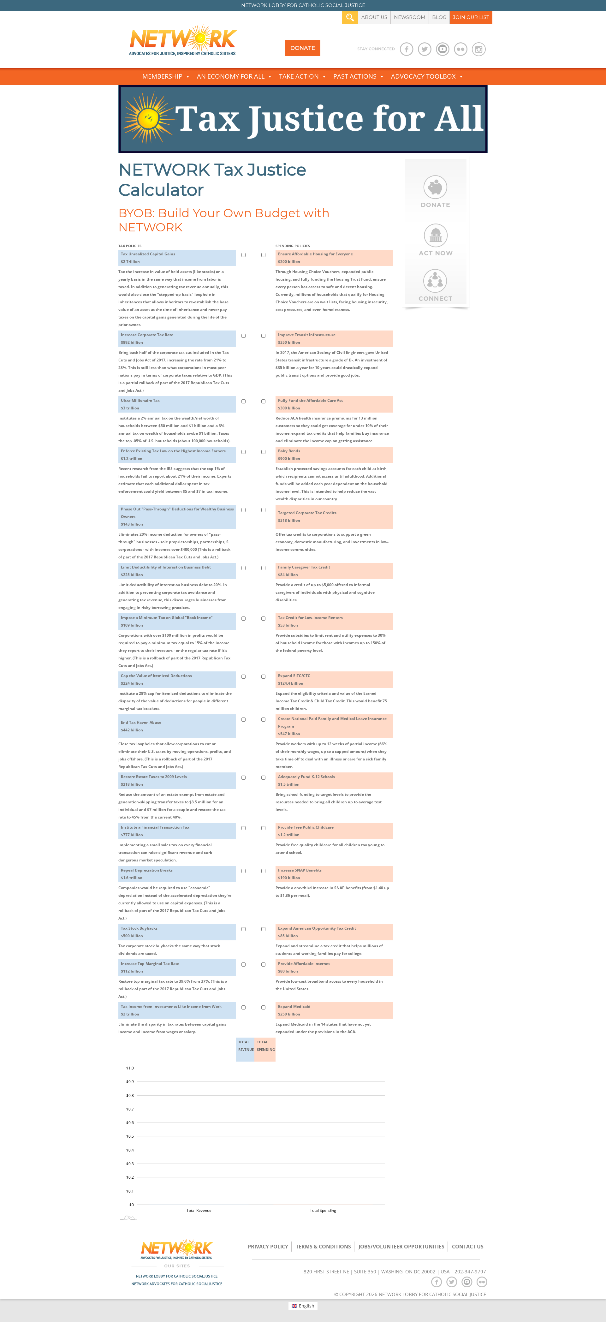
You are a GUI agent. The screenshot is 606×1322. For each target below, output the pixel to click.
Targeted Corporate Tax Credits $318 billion (307, 516)
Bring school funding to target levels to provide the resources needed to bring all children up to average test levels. (329, 802)
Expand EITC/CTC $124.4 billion (294, 679)
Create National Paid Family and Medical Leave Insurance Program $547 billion (332, 726)
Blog (439, 17)
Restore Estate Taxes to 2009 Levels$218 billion (154, 780)
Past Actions (355, 76)
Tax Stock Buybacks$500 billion (139, 932)
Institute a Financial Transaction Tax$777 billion (155, 831)
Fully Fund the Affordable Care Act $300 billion (310, 404)
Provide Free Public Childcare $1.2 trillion (306, 831)
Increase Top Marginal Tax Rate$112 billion (150, 967)
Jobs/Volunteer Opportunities (401, 1246)
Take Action (299, 76)
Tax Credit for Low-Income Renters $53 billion (310, 621)
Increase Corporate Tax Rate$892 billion (147, 338)
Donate (302, 48)
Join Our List (471, 17)
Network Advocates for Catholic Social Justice (177, 1283)
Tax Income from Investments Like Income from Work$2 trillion (171, 1010)
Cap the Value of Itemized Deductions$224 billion (156, 679)
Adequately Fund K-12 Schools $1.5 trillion (306, 780)
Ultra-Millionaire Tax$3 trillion (140, 404)
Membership (162, 76)
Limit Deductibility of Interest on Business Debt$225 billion (166, 570)
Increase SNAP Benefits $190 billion (300, 873)
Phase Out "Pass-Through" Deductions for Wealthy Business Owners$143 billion (177, 516)
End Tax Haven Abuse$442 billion (141, 726)
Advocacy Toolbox (423, 76)
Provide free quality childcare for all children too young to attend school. (330, 848)
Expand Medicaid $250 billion (294, 1010)
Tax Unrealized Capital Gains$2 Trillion (148, 257)
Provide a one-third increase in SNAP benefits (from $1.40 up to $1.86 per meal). (332, 891)
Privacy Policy (268, 1246)
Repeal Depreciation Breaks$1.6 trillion (147, 873)
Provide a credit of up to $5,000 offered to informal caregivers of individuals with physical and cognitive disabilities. (325, 592)
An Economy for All (230, 76)
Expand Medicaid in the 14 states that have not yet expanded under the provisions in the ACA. (323, 1027)
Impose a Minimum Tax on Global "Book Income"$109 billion (167, 621)
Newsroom (409, 17)
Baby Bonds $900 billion (289, 454)
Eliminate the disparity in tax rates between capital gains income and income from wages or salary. (172, 1027)
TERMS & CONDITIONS (323, 1246)
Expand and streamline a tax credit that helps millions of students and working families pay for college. (329, 949)
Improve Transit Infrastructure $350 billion (307, 338)
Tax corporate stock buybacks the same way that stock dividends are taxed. (169, 949)
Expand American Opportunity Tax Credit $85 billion (317, 932)
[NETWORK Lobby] (183, 42)
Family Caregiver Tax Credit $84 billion (304, 570)
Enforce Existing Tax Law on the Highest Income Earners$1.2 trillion (173, 454)
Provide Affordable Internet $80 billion (304, 967)
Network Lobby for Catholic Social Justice (176, 1276)
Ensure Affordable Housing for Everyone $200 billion (315, 257)
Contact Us (468, 1246)
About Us (374, 17)
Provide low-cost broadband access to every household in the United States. (329, 985)
